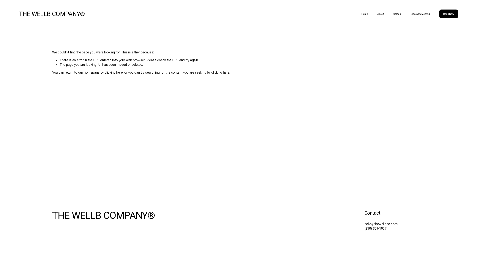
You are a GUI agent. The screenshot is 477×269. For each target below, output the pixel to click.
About (380, 14)
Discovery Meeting (420, 14)
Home (364, 14)
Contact (397, 14)
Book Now (448, 14)
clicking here (114, 72)
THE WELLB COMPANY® (52, 14)
